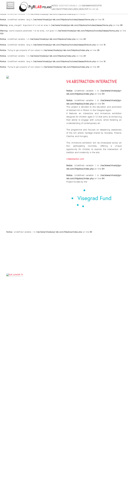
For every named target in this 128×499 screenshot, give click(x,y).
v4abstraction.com (75, 159)
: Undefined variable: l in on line (10, 7)
